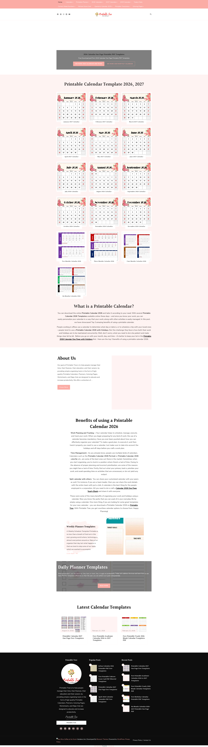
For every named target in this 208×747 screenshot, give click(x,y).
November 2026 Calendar (104, 226)
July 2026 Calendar (71, 191)
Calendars (69, 2)
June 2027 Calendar (136, 157)
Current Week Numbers (66, 6)
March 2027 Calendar (136, 122)
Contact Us (147, 740)
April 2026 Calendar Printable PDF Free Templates (105, 699)
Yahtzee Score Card (84, 6)
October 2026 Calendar (72, 226)
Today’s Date (138, 2)
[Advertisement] (104, 32)
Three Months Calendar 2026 (104, 261)
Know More (63, 387)
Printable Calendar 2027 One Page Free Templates (73, 637)
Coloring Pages (138, 6)
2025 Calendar (125, 2)
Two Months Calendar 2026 (71, 261)
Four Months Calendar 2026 (136, 261)
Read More (104, 585)
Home (60, 2)
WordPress (121, 739)
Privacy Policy (137, 740)
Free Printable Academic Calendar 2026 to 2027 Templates (103, 638)
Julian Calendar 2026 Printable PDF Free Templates (106, 668)
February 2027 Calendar (104, 122)
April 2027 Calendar (71, 157)
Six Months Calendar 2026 (71, 296)
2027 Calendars (111, 2)
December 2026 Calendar (136, 226)
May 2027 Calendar (104, 157)
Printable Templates (122, 6)
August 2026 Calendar (104, 191)
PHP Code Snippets (98, 746)
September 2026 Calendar (137, 191)
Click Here (70, 553)
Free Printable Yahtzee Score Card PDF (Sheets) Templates (107, 679)
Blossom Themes (102, 739)
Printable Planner (82, 2)
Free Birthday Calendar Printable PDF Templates (140, 698)
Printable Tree (71, 722)
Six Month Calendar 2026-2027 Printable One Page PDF (140, 709)
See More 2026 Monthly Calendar (120, 64)
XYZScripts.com (111, 746)
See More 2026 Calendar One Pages (88, 64)
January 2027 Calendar (71, 122)
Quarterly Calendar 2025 (103, 6)
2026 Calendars (97, 2)
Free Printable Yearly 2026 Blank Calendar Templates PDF (134, 638)
